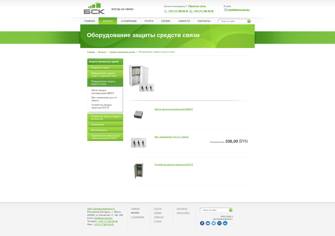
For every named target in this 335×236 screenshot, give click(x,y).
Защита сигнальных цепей (122, 51)
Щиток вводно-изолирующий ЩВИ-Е (102, 92)
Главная (91, 51)
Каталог (102, 51)
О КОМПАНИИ (128, 21)
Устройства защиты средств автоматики (106, 117)
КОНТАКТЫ (204, 21)
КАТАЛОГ (108, 21)
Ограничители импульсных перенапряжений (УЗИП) (105, 137)
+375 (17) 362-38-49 (104, 224)
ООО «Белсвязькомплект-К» (101, 208)
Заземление (97, 124)
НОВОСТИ (184, 21)
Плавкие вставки (100, 67)
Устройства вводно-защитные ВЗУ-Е (101, 106)
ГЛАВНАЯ (89, 21)
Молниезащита (99, 130)
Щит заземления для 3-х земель (104, 99)
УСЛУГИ (148, 21)
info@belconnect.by (103, 218)
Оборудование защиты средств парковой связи (104, 74)
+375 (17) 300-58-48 (108, 221)
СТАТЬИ (157, 221)
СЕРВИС (166, 21)
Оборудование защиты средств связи (103, 82)
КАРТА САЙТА (183, 212)
